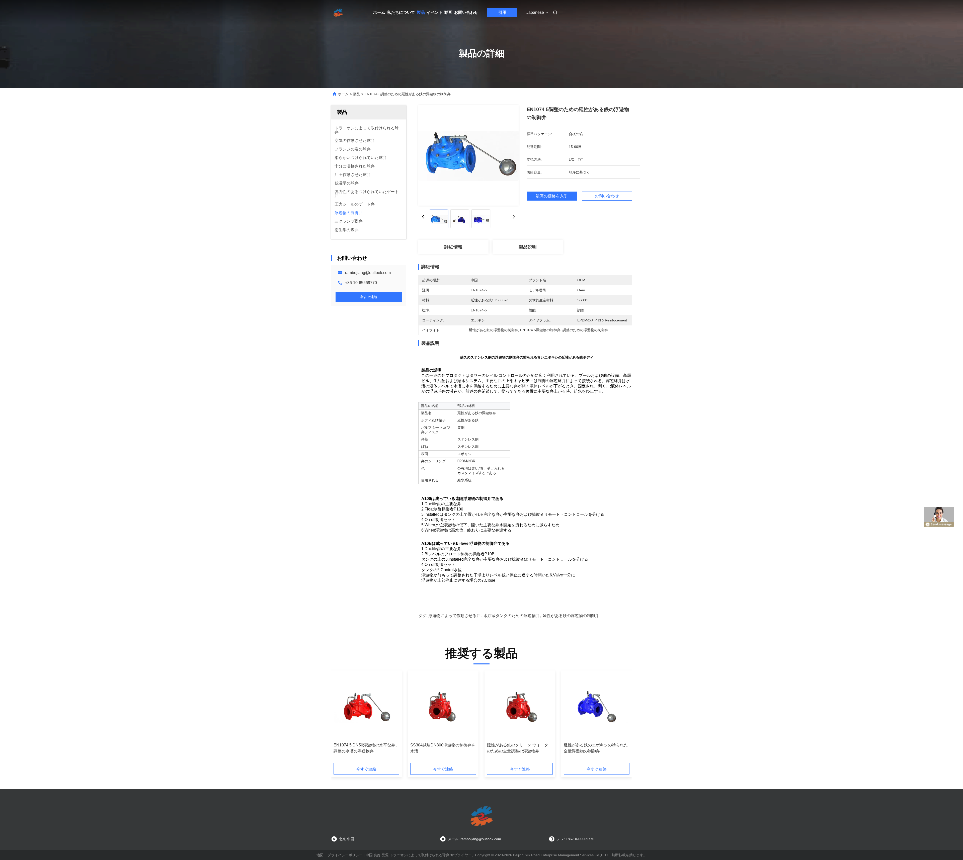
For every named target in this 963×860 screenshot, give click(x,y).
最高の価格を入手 (552, 196)
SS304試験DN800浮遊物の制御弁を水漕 (442, 748)
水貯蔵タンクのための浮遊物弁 (512, 616)
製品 (421, 12)
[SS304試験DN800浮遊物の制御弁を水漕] (443, 706)
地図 (320, 855)
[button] (340, 718)
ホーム (379, 12)
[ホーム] (338, 12)
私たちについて (401, 12)
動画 (448, 12)
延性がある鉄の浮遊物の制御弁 (571, 616)
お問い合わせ (466, 12)
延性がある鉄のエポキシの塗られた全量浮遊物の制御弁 (596, 748)
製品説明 (528, 246)
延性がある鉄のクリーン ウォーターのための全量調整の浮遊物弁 (519, 748)
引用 (502, 12)
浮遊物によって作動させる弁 (454, 616)
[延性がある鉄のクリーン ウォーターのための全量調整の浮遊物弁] (520, 706)
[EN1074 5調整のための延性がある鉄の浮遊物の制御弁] (468, 155)
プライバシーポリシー (345, 855)
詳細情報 (453, 246)
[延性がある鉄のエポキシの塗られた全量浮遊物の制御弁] (596, 706)
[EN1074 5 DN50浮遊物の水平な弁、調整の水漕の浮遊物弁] (366, 706)
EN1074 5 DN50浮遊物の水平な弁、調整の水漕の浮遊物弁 (366, 748)
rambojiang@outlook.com (368, 273)
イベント (435, 12)
